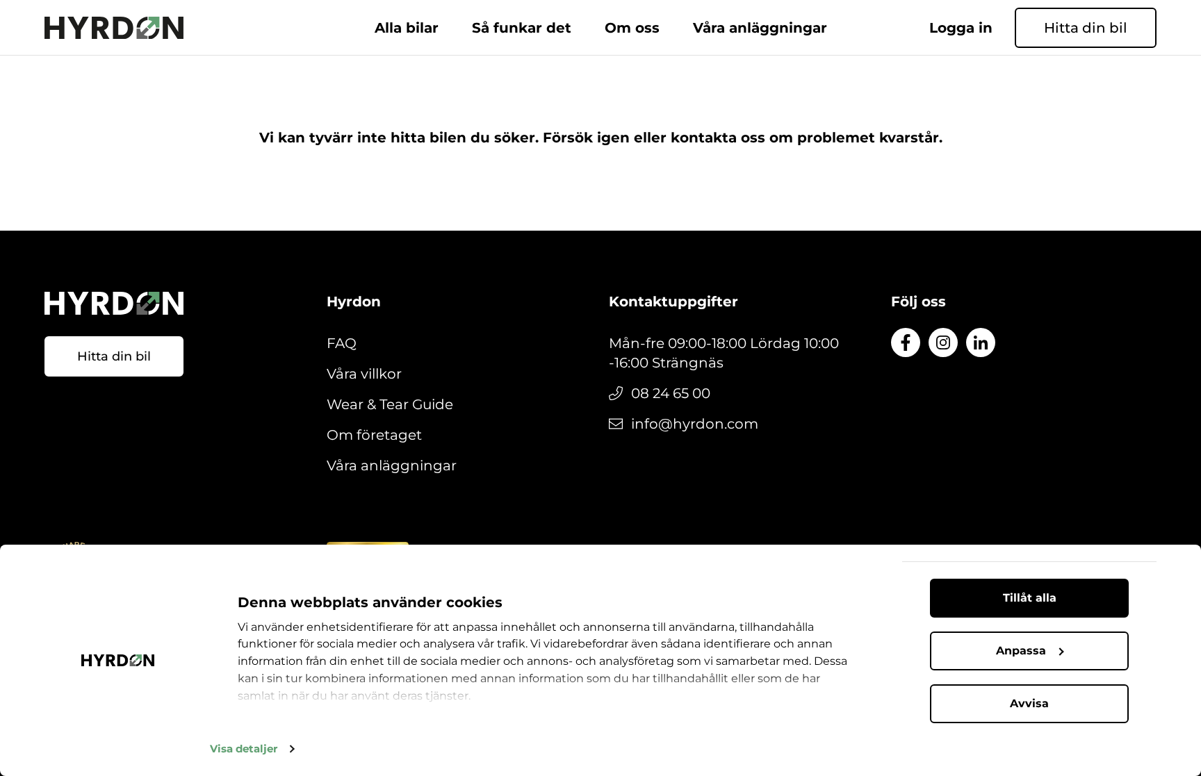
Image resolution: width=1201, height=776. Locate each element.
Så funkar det (521, 27)
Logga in (960, 27)
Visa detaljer (243, 748)
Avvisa (1029, 703)
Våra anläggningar (760, 27)
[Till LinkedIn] (980, 342)
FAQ (342, 343)
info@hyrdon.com (694, 423)
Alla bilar (407, 27)
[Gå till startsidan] (113, 28)
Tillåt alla (1029, 597)
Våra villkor (364, 373)
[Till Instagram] (943, 342)
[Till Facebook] (905, 342)
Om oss (632, 27)
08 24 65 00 (670, 393)
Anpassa (1021, 650)
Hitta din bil (1085, 27)
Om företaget (374, 435)
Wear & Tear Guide (390, 404)
